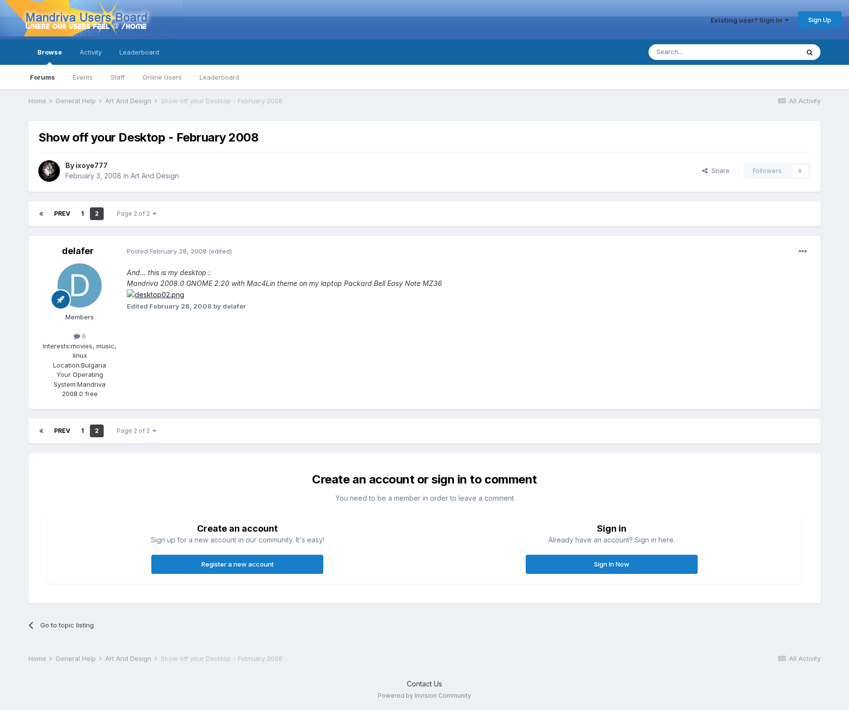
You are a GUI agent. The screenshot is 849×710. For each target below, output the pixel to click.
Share (719, 170)
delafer (78, 251)
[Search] (810, 52)
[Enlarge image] (155, 294)
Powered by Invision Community (424, 695)
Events (83, 77)
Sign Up (819, 20)
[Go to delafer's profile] (79, 285)
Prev (62, 213)
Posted (166, 251)
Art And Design (155, 175)
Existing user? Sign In (747, 20)
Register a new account (237, 564)
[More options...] (803, 251)
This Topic (770, 52)
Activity (91, 52)
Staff (118, 77)
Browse (49, 52)
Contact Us (424, 684)
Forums (42, 77)
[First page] (41, 213)
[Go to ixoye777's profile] (49, 171)
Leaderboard (219, 77)
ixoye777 (92, 165)
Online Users (162, 77)
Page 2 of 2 (135, 213)
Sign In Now (611, 564)
